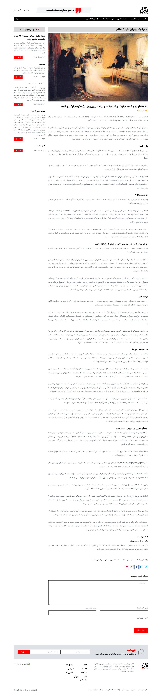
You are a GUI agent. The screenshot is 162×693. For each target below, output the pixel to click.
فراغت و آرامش (108, 19)
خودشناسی (135, 19)
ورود (25, 10)
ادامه (19, 57)
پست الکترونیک (91, 608)
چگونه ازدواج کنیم (98, 560)
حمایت (84, 669)
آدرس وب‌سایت (142, 618)
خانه (85, 664)
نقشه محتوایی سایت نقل (80, 678)
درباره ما (84, 673)
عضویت (23, 652)
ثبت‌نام (16, 10)
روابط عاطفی (122, 19)
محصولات (70, 664)
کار (145, 19)
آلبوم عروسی (40, 146)
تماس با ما (70, 673)
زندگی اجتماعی (92, 19)
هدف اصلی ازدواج (37, 111)
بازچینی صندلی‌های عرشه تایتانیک (60, 10)
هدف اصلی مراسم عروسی (35, 84)
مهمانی (42, 64)
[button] (147, 111)
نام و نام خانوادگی (142, 608)
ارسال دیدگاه (141, 630)
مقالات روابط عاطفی (111, 560)
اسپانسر (71, 669)
